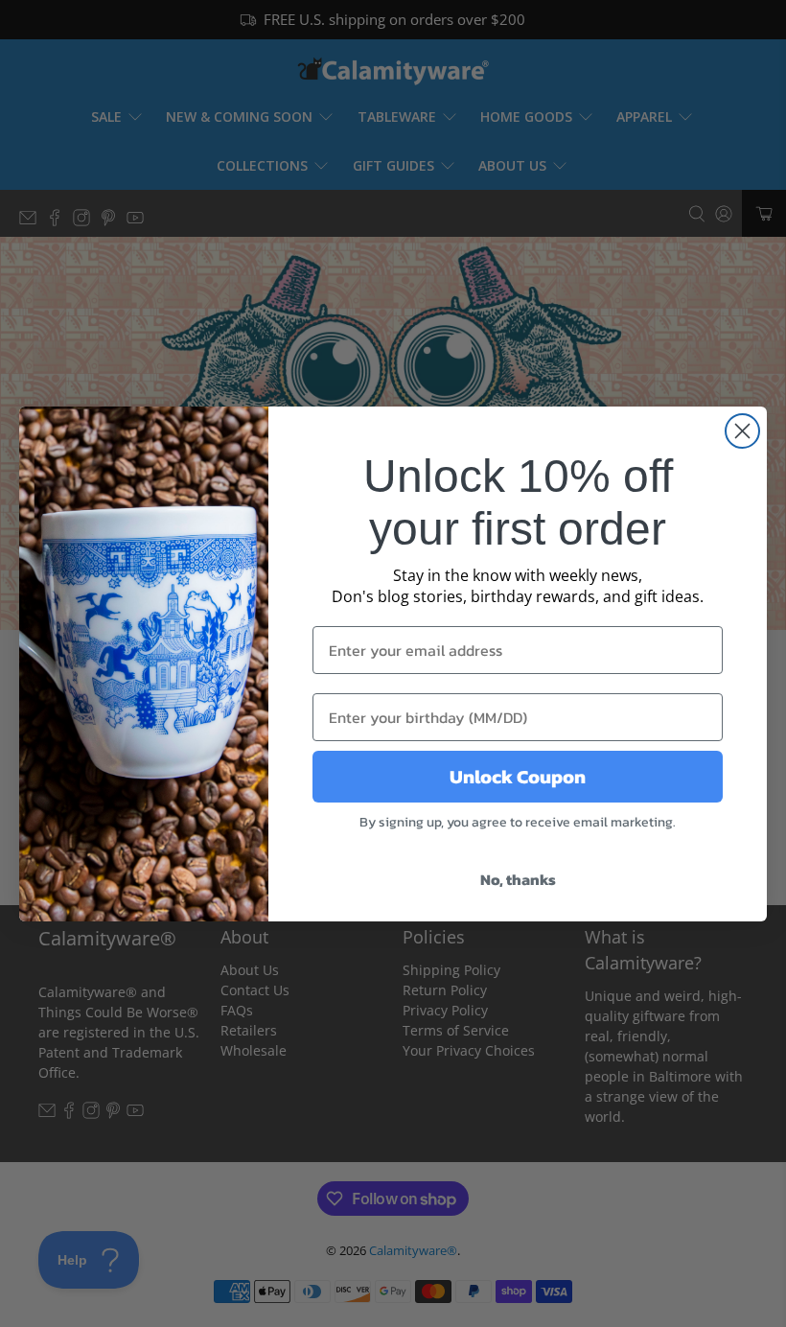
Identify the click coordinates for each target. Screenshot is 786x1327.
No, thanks (518, 879)
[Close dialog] (742, 431)
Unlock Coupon (518, 776)
